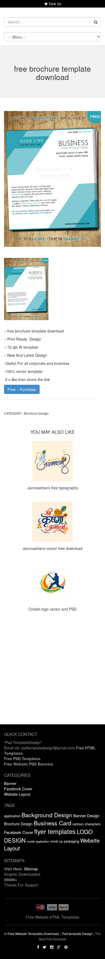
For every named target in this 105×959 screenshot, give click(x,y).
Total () (54, 3)
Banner (10, 783)
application (12, 815)
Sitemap (31, 868)
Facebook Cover (18, 788)
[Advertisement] (52, 671)
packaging (71, 841)
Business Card (52, 823)
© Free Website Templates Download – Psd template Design (48, 933)
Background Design (47, 815)
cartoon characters (86, 823)
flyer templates (55, 831)
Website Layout (17, 794)
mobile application (38, 841)
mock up (56, 841)
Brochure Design (36, 413)
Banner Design (86, 815)
